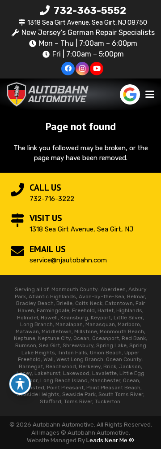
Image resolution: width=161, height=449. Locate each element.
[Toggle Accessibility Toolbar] (20, 384)
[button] (150, 94)
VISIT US (46, 218)
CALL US (45, 187)
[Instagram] (82, 68)
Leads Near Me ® (110, 440)
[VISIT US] (20, 220)
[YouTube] (96, 68)
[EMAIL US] (20, 251)
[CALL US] (20, 189)
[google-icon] (130, 94)
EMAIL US (48, 249)
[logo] (48, 94)
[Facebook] (68, 68)
